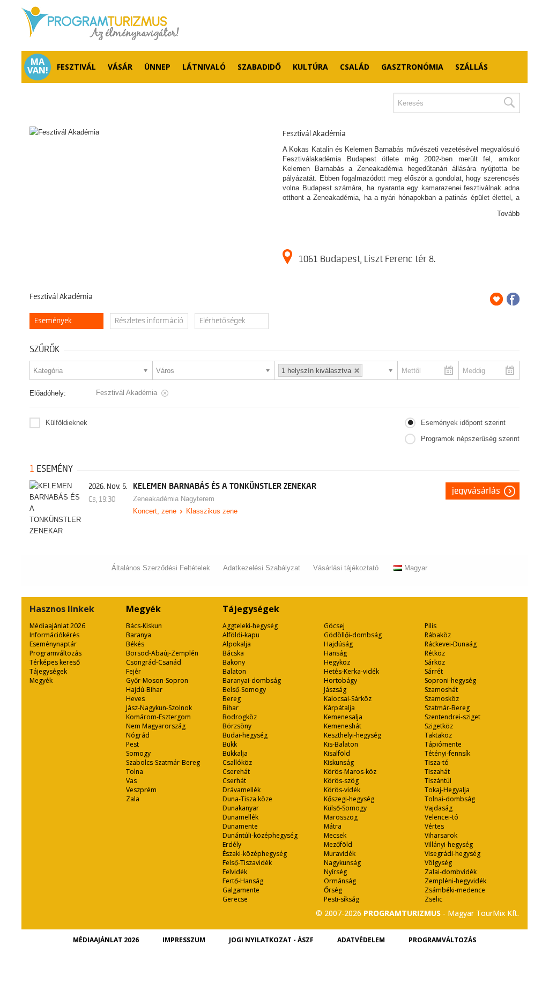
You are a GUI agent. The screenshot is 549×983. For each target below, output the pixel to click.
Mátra (333, 826)
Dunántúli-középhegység (260, 835)
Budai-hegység (245, 735)
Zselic (433, 899)
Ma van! (37, 66)
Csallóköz (237, 762)
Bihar (230, 707)
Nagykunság (342, 862)
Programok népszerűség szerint (470, 439)
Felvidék (234, 871)
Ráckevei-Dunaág (451, 644)
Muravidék (339, 853)
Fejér (133, 671)
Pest (132, 744)
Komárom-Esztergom (158, 716)
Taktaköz (438, 735)
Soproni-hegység (450, 680)
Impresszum (183, 939)
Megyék (41, 680)
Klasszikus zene (212, 511)
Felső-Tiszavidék (247, 862)
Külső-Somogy (345, 808)
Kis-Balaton (341, 744)
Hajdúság (338, 644)
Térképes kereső (54, 662)
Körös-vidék (342, 789)
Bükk (229, 744)
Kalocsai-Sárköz (348, 698)
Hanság (335, 653)
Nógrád (138, 735)
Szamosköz (442, 698)
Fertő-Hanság (242, 880)
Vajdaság (438, 808)
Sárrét (434, 671)
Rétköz (435, 653)
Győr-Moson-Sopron (157, 680)
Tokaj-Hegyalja (447, 789)
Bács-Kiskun (144, 625)
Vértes (434, 826)
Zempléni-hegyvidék (455, 880)
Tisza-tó (437, 762)
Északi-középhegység (254, 853)
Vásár (120, 67)
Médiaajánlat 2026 (57, 625)
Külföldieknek (66, 423)
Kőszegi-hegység (349, 798)
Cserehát (236, 771)
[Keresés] (509, 103)
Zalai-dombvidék (451, 871)
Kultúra (310, 67)
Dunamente (240, 826)
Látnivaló (204, 67)
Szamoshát (441, 689)
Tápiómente (443, 744)
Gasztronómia (412, 67)
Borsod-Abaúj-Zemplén (162, 653)
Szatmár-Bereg (447, 707)
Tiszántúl (438, 780)
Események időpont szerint (463, 423)
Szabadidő (259, 67)
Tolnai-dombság (450, 798)
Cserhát (234, 780)
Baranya (138, 634)
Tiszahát (437, 771)
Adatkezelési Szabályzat (261, 568)
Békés (135, 644)
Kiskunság (339, 762)
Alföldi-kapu (240, 634)
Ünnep (157, 67)
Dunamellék (240, 817)
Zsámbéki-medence (455, 890)
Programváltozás (55, 653)
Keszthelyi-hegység (352, 735)
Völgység (438, 862)
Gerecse (235, 899)
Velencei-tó (441, 817)
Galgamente (240, 890)
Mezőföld (338, 844)
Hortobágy (340, 680)
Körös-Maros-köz (350, 771)
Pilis (430, 625)
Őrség (333, 890)
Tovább (508, 214)
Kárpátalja (339, 707)
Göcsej (334, 625)
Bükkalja (235, 753)
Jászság (335, 689)
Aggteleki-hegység (250, 625)
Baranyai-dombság (251, 680)
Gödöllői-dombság (353, 634)
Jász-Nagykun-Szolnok (159, 707)
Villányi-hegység (449, 844)
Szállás (471, 67)
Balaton (234, 671)
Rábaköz (438, 634)
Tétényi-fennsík (447, 753)
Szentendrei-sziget (452, 716)
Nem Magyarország (156, 726)
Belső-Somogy (244, 689)
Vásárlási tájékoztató (346, 568)
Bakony (233, 662)
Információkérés (54, 634)
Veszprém (141, 789)
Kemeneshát (342, 726)
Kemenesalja (343, 716)
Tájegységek (48, 671)
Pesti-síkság (341, 899)
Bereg (231, 698)
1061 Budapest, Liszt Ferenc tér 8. (367, 259)
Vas (131, 780)
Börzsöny (236, 726)
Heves (135, 698)
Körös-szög (341, 780)
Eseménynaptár (53, 644)
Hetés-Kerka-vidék (351, 671)
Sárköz (435, 662)
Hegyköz (337, 662)
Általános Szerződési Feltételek (161, 568)
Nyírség (335, 871)
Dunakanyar (240, 808)
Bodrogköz (239, 716)
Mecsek (335, 835)
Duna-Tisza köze (247, 798)
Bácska (233, 653)
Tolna (134, 771)
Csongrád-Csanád (153, 662)
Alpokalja (236, 644)
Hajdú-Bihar (144, 689)
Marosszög (341, 817)
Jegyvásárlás (476, 491)
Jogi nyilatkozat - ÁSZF (271, 939)
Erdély (231, 844)
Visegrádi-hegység (452, 853)
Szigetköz (439, 726)
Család (354, 67)
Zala (132, 798)
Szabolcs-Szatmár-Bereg (163, 762)
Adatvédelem (361, 939)
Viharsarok (441, 835)
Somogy (138, 753)
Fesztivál (76, 67)
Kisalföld (337, 753)
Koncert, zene (154, 511)
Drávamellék (241, 789)
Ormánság (340, 880)
